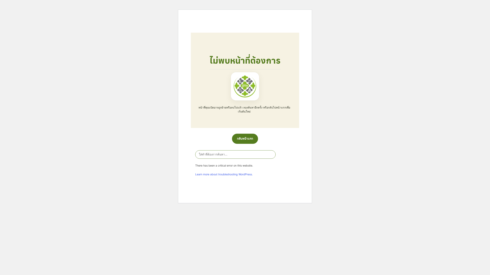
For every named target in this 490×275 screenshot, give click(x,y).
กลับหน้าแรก (245, 138)
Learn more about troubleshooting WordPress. (224, 174)
